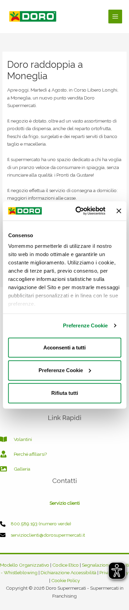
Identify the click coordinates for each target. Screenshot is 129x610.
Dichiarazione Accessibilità (68, 572)
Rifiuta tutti (64, 393)
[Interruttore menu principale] (115, 17)
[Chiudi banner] (118, 210)
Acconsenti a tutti (64, 347)
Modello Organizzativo (24, 565)
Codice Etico (65, 565)
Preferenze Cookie (85, 325)
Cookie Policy (65, 580)
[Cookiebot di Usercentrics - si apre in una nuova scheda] (79, 211)
